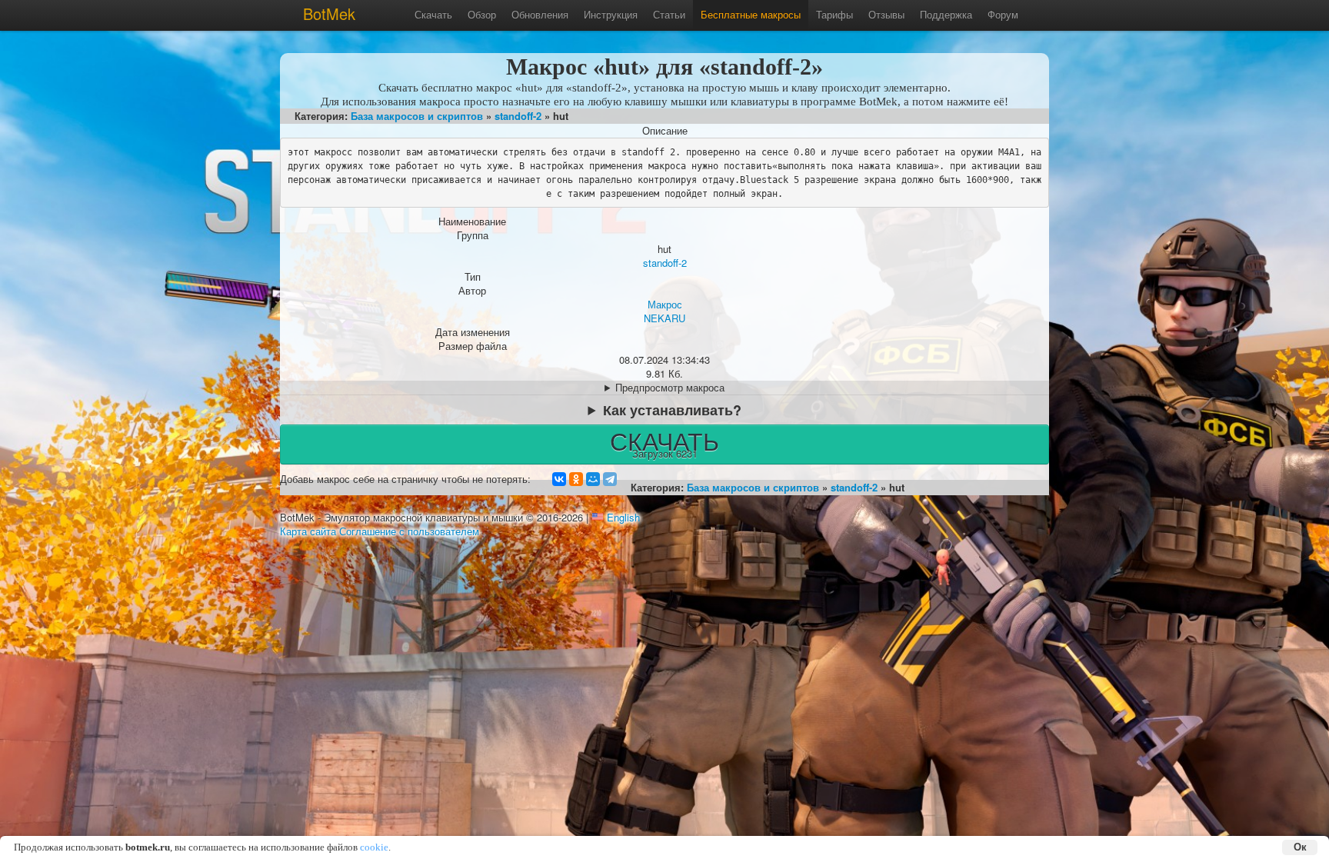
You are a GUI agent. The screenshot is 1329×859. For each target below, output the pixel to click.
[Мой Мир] (593, 479)
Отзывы (886, 14)
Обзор (482, 14)
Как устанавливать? (672, 410)
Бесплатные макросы (751, 14)
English (623, 517)
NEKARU (664, 318)
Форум (1003, 14)
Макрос (665, 304)
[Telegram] (610, 479)
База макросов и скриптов (417, 115)
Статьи (669, 14)
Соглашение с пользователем (409, 531)
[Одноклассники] (576, 479)
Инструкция (611, 14)
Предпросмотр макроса (669, 388)
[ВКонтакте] (559, 479)
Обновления (539, 14)
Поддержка (946, 14)
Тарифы (834, 14)
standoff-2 (518, 115)
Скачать (433, 14)
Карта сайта (308, 531)
